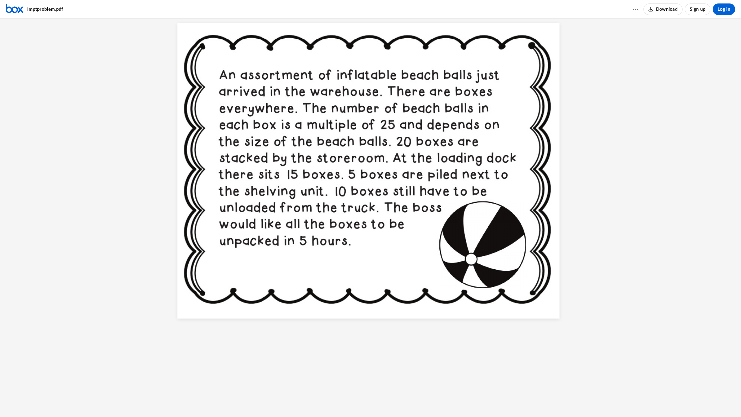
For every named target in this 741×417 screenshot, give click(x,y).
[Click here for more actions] (635, 9)
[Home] (14, 9)
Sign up (697, 9)
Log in (724, 9)
